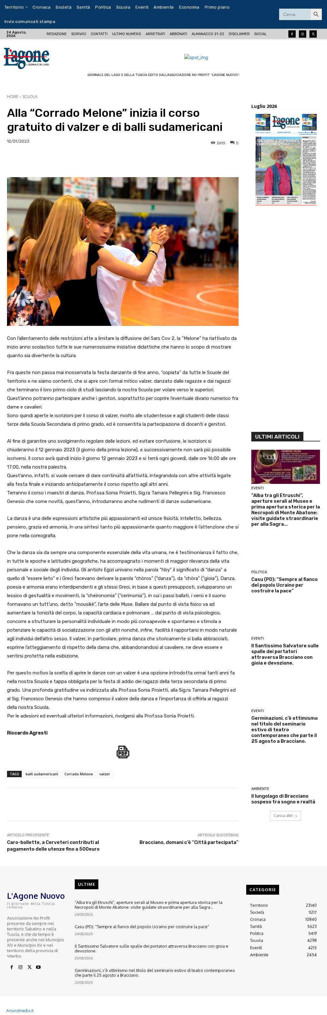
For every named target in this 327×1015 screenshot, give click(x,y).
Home (12, 96)
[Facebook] (292, 34)
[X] (29, 967)
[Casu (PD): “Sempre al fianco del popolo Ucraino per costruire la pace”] (285, 550)
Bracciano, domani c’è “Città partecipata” (189, 842)
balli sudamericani (42, 773)
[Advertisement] (285, 321)
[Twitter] (313, 34)
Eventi (257, 488)
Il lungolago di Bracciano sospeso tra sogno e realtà (283, 799)
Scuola (29, 96)
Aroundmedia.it (20, 1010)
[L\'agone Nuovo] (35, 57)
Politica (259, 572)
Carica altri (283, 815)
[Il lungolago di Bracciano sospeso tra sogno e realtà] (285, 767)
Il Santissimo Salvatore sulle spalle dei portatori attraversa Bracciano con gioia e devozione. (285, 654)
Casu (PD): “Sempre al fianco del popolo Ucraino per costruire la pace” (284, 585)
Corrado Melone (79, 773)
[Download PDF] (123, 755)
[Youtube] (38, 967)
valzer (104, 773)
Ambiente (260, 789)
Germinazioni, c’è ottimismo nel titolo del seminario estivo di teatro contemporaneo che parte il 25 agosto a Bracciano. (284, 729)
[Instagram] (302, 34)
